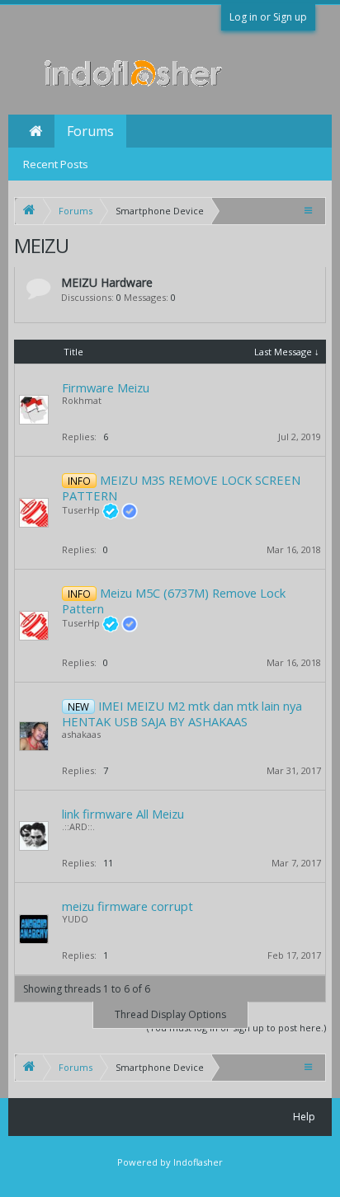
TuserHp (81, 510)
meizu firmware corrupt (127, 906)
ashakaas (81, 734)
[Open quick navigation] (310, 210)
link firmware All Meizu (123, 813)
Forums (90, 131)
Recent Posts (55, 164)
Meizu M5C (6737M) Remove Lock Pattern (174, 600)
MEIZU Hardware (107, 282)
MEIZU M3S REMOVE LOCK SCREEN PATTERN (181, 488)
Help (304, 1117)
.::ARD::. (78, 826)
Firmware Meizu (105, 387)
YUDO (75, 919)
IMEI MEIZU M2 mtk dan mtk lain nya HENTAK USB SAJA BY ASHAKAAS (182, 713)
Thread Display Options (170, 1014)
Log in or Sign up (268, 17)
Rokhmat (82, 400)
